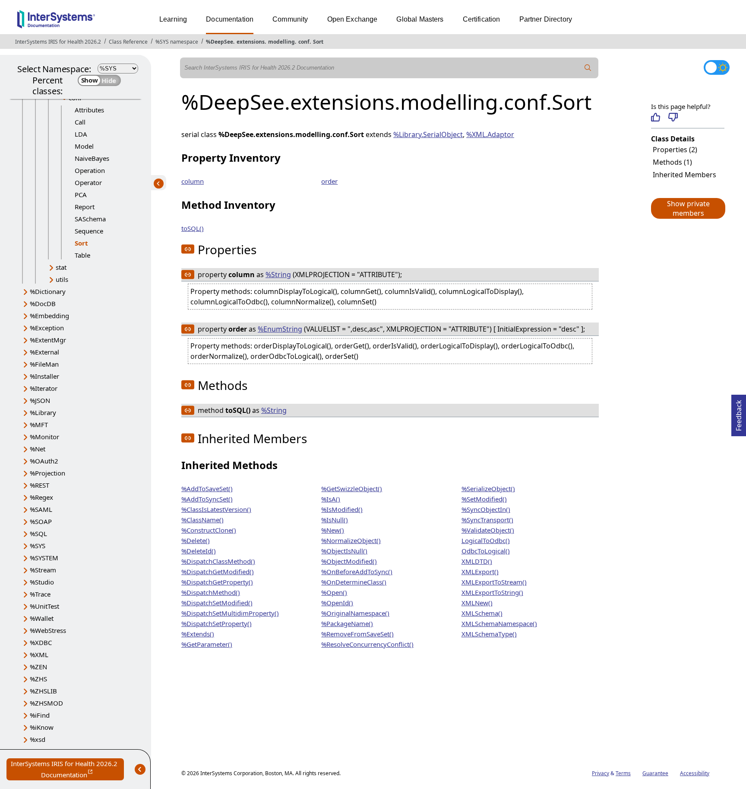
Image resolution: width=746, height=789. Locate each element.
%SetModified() (484, 499)
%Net (37, 448)
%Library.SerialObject (428, 134)
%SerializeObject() (488, 488)
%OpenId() (337, 602)
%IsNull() (334, 519)
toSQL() (192, 228)
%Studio (42, 582)
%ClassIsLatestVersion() (216, 509)
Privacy (600, 773)
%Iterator (43, 388)
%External (44, 352)
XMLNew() (477, 602)
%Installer (44, 376)
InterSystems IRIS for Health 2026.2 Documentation (67, 769)
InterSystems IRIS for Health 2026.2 (58, 41)
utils (62, 279)
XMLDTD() (477, 561)
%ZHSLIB (43, 691)
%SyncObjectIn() (486, 509)
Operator (88, 182)
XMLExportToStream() (494, 582)
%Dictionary (48, 291)
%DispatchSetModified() (217, 602)
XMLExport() (480, 571)
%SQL (38, 533)
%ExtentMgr (48, 339)
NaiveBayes (92, 158)
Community (290, 19)
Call (80, 122)
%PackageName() (347, 623)
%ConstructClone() (208, 530)
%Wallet (42, 618)
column (192, 181)
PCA (81, 194)
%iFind (40, 715)
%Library (43, 412)
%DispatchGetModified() (217, 571)
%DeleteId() (198, 550)
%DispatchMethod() (210, 592)
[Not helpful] (672, 117)
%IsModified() (342, 509)
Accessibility (694, 773)
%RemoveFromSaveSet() (357, 633)
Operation (90, 170)
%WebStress (48, 630)
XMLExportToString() (492, 592)
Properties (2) (675, 149)
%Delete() (195, 540)
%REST (39, 485)
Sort (318, 41)
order (329, 181)
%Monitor (44, 436)
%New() (332, 530)
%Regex (41, 497)
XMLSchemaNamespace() (499, 623)
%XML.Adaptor (490, 134)
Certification (481, 19)
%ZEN (38, 666)
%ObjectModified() (349, 561)
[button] (687, 208)
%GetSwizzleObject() (351, 488)
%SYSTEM (44, 557)
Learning (173, 19)
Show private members (688, 208)
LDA (81, 134)
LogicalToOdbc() (486, 540)
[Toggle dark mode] (717, 67)
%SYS (37, 545)
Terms (623, 773)
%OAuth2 (44, 461)
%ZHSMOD (46, 703)
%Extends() (197, 633)
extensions (251, 41)
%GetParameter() (206, 644)
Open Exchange (352, 19)
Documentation (229, 19)
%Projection (47, 473)
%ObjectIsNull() (344, 550)
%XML (39, 654)
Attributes (89, 109)
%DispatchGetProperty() (217, 582)
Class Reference (128, 41)
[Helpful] (655, 117)
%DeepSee (219, 41)
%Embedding (49, 315)
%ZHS (38, 678)
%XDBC (41, 642)
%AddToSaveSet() (207, 488)
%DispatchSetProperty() (216, 623)
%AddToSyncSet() (207, 499)
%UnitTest (44, 606)
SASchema (90, 218)
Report (85, 206)
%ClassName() (202, 519)
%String (278, 274)
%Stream (43, 569)
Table (82, 255)
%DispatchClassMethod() (218, 561)
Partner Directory (545, 19)
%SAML (41, 509)
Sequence (89, 231)
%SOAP (41, 521)
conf (304, 41)
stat (61, 267)
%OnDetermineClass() (353, 582)
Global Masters (419, 19)
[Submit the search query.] (588, 67)
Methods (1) (672, 162)
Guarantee (655, 773)
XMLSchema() (482, 613)
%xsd (37, 739)
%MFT (39, 424)
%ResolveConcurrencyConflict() (367, 644)
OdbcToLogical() (486, 550)
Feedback (738, 413)
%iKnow (42, 727)
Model (84, 146)
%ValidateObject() (488, 530)
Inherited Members (684, 174)
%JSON (40, 400)
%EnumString (280, 329)
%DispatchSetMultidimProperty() (230, 613)
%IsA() (330, 499)
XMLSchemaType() (489, 633)
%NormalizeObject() (351, 540)
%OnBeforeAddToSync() (356, 571)
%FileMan (44, 364)
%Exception (47, 327)
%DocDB (43, 303)
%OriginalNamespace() (355, 613)
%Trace (40, 594)
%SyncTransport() (487, 519)
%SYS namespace (176, 41)
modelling (281, 41)
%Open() (334, 592)
